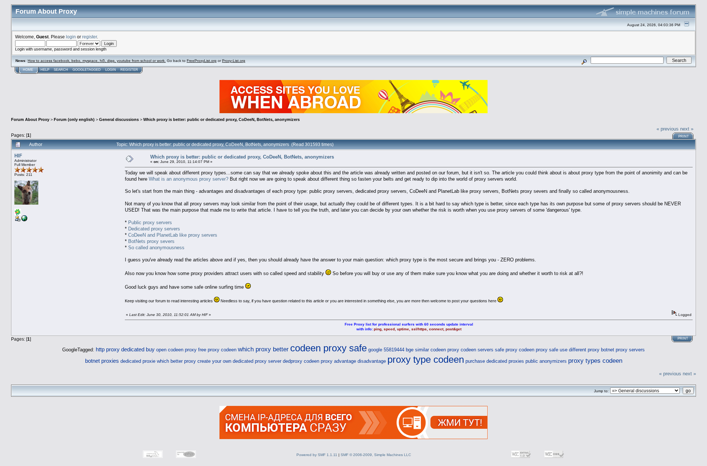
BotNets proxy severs (151, 241)
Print (683, 136)
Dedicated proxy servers (154, 229)
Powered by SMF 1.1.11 (316, 455)
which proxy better (263, 349)
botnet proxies (102, 361)
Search (61, 70)
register (89, 36)
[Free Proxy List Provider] (24, 220)
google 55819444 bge (391, 349)
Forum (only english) (74, 119)
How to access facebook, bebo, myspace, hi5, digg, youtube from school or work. (97, 61)
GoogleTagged (87, 70)
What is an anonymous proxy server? (188, 179)
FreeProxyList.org (202, 61)
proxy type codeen (425, 359)
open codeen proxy (176, 349)
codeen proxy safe (328, 348)
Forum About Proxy (30, 119)
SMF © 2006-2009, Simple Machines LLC (376, 455)
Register (129, 70)
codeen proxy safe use (543, 349)
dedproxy (292, 361)
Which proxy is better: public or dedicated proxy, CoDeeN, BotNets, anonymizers (221, 119)
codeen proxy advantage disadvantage (345, 361)
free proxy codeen (217, 349)
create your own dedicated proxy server (239, 361)
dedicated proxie (137, 361)
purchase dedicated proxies (494, 361)
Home (28, 70)
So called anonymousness (156, 247)
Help (45, 70)
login (71, 36)
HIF (18, 156)
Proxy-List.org (233, 61)
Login (110, 70)
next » (686, 129)
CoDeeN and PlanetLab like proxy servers (172, 235)
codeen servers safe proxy (489, 349)
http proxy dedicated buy (125, 349)
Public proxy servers (150, 222)
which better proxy (176, 361)
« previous (668, 129)
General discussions (119, 119)
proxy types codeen (595, 360)
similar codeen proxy (437, 349)
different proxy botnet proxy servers (607, 349)
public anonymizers (546, 361)
